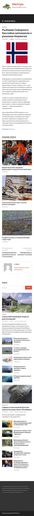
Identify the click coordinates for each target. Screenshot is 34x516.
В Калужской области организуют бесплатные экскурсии (22, 340)
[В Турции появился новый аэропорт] (7, 382)
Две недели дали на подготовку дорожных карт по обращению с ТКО (23, 422)
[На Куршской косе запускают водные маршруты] (7, 372)
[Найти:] (17, 287)
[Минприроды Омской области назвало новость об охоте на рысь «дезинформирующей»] (7, 446)
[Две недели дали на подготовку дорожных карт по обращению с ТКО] (7, 427)
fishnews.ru (11, 129)
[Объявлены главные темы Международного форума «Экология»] (7, 436)
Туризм (4, 314)
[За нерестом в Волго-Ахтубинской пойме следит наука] (17, 235)
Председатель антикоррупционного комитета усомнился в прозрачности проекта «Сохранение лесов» (21, 464)
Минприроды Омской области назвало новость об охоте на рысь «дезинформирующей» (22, 442)
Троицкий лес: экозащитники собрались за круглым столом (22, 453)
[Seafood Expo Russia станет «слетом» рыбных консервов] (17, 200)
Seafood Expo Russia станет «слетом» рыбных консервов (14, 203)
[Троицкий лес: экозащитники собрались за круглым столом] (7, 457)
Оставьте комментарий (21, 39)
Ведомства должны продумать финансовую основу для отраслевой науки (16, 168)
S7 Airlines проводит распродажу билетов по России (21, 349)
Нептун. (18, 4)
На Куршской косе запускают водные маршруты (20, 368)
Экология (5, 405)
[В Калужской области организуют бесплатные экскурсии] (7, 344)
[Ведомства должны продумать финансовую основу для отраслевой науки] (17, 165)
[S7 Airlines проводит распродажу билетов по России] (7, 353)
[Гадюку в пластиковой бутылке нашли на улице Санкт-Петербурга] (17, 403)
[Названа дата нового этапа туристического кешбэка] (7, 363)
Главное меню (9, 21)
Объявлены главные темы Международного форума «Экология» (22, 432)
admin (12, 39)
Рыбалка (4, 27)
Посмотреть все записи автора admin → (21, 268)
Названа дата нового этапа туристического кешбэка (22, 358)
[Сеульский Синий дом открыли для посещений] (17, 313)
